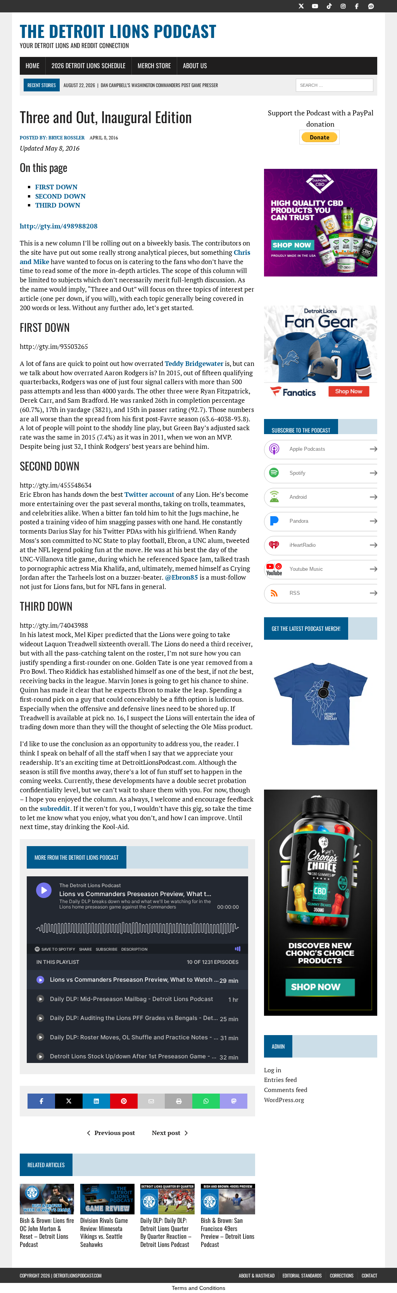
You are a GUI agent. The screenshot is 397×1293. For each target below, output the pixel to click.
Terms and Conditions (198, 1288)
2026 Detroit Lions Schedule (89, 65)
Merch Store (154, 65)
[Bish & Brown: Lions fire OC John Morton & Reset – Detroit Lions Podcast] (47, 1209)
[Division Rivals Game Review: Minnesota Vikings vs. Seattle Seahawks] (107, 1209)
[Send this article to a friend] (151, 1101)
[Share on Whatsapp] (206, 1101)
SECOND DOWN (60, 196)
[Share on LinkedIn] (96, 1101)
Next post (166, 1132)
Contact (369, 1275)
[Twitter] (301, 5)
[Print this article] (178, 1101)
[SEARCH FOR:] (334, 84)
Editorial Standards (302, 1275)
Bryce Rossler (66, 138)
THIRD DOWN (57, 205)
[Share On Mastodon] (233, 1101)
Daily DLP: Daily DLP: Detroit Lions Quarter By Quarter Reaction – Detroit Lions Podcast (166, 1232)
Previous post (115, 1132)
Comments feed (285, 1089)
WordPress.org (284, 1100)
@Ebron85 (181, 577)
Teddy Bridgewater (194, 363)
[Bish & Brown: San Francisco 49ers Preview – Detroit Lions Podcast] (228, 1209)
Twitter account (149, 494)
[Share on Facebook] (41, 1101)
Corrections (342, 1275)
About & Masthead (256, 1275)
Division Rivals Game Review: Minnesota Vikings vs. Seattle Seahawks (104, 1232)
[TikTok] (329, 5)
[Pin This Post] (124, 1101)
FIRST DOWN (56, 186)
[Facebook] (357, 5)
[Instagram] (343, 5)
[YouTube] (315, 5)
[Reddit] (371, 5)
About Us (195, 65)
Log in (272, 1070)
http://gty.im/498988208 (59, 226)
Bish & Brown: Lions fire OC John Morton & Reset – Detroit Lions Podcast (47, 1232)
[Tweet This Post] (69, 1101)
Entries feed (280, 1079)
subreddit (55, 808)
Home (33, 65)
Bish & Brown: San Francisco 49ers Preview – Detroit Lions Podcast (227, 1232)
